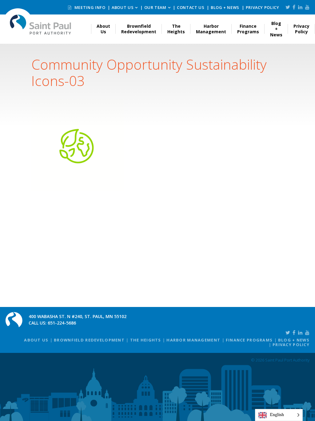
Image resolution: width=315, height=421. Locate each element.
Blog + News (225, 7)
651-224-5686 (62, 323)
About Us (123, 7)
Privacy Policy (262, 7)
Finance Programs (248, 29)
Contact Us (190, 7)
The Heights (176, 29)
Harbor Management (211, 29)
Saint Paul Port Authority (40, 24)
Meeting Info (89, 7)
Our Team (155, 7)
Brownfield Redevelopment (138, 29)
